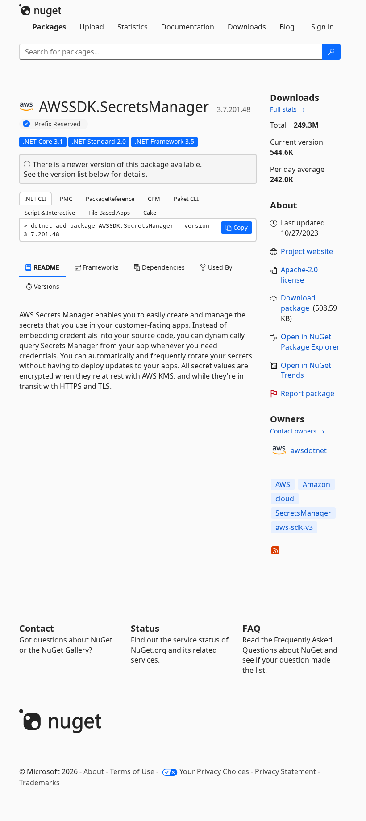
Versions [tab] (45, 286)
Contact (36, 628)
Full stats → (287, 109)
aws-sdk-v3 (294, 527)
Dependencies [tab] (162, 267)
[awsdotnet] (279, 450)
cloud (284, 499)
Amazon (316, 484)
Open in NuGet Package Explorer (310, 342)
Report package (307, 393)
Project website (307, 251)
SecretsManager (303, 513)
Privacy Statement (285, 771)
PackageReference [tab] (110, 199)
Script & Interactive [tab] (50, 212)
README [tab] (45, 267)
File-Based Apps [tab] (109, 212)
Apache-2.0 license (299, 275)
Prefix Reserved (58, 124)
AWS (282, 484)
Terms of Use (132, 771)
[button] (236, 227)
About (93, 771)
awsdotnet (309, 450)
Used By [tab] (219, 267)
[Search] (331, 52)
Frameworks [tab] (100, 267)
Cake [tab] (149, 212)
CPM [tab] (154, 199)
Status (145, 628)
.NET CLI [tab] (35, 199)
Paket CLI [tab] (186, 199)
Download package (298, 303)
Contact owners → (297, 431)
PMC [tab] (66, 199)
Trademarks (39, 783)
